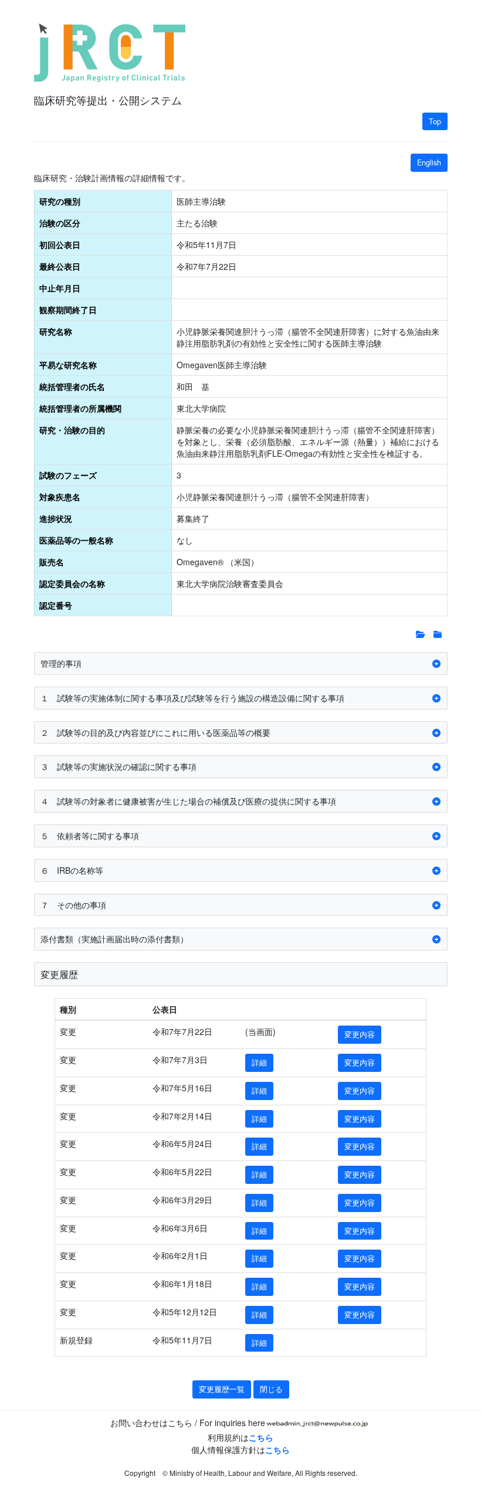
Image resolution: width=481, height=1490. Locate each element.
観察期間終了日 (68, 309)
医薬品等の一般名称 (76, 540)
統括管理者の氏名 (72, 386)
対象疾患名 (59, 497)
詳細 (259, 1062)
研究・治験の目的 (72, 430)
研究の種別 (59, 201)
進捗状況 (55, 518)
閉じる (271, 1389)
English (429, 162)
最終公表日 (59, 266)
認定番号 (55, 605)
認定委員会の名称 (72, 583)
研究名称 (55, 331)
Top (435, 121)
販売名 (51, 562)
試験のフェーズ (68, 475)
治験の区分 (59, 223)
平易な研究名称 (68, 365)
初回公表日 (59, 244)
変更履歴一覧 (222, 1389)
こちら (261, 1437)
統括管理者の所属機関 (80, 408)
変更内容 (359, 1034)
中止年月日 (59, 288)
